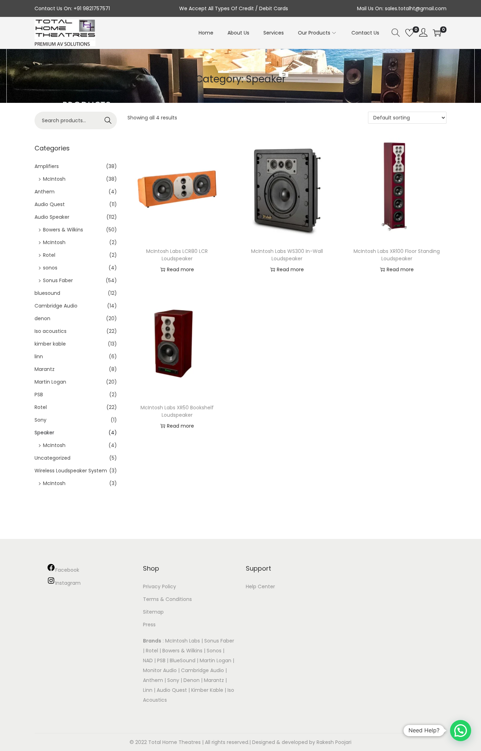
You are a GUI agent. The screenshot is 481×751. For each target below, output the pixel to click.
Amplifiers (47, 166)
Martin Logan (50, 381)
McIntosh (54, 178)
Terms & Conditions (167, 599)
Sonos (214, 650)
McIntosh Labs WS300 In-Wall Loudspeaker (287, 255)
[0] (409, 33)
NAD (148, 660)
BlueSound (182, 660)
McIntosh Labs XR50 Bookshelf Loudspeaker (177, 411)
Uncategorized (52, 457)
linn (39, 356)
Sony (40, 419)
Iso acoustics (51, 331)
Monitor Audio (160, 670)
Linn (147, 690)
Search (108, 120)
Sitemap (153, 611)
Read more (180, 269)
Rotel (49, 255)
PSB (39, 394)
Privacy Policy (159, 586)
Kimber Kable (207, 690)
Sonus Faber (58, 280)
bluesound (47, 293)
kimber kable (50, 343)
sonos (50, 267)
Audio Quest (50, 204)
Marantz (45, 369)
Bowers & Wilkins (63, 229)
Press (149, 624)
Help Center (260, 586)
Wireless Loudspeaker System (71, 470)
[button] (460, 730)
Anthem (45, 191)
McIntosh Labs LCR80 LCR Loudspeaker (177, 255)
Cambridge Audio (56, 305)
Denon (191, 680)
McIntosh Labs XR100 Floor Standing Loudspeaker (397, 255)
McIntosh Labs (182, 640)
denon (42, 318)
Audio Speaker (52, 217)
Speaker (44, 432)
